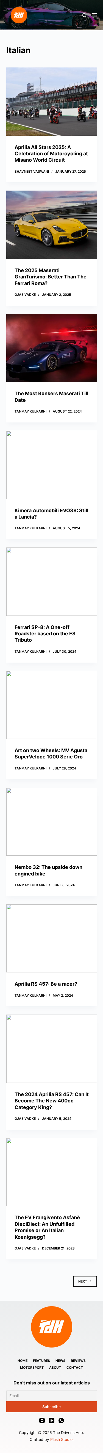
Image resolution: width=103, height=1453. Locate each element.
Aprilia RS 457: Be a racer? (46, 984)
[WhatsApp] (61, 1420)
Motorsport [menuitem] (32, 1367)
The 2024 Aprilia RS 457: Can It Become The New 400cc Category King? (52, 1100)
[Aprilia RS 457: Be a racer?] (51, 938)
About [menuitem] (55, 1367)
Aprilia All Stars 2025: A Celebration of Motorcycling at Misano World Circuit (51, 153)
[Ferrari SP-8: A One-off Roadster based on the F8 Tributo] (51, 581)
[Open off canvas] (94, 15)
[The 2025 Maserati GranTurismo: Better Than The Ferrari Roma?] (51, 225)
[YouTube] (51, 1420)
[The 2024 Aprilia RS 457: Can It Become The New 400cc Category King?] (51, 1049)
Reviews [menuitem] (78, 1361)
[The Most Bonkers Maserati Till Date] (51, 348)
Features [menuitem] (41, 1361)
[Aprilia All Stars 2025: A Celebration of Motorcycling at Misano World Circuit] (51, 101)
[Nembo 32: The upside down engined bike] (51, 822)
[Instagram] (42, 1420)
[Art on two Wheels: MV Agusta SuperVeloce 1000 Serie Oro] (51, 705)
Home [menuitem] (22, 1361)
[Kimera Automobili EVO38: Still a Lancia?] (51, 465)
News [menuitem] (60, 1361)
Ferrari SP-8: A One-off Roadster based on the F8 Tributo (45, 633)
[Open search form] (84, 15)
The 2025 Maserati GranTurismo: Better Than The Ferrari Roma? (51, 276)
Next (82, 1281)
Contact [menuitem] (74, 1367)
